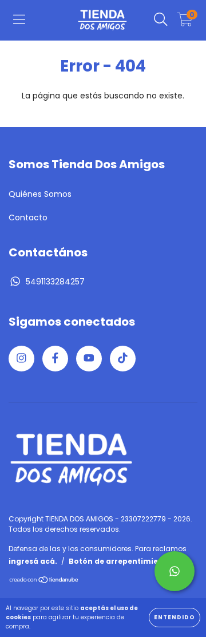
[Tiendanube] (44, 581)
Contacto (28, 217)
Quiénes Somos (40, 194)
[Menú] (19, 20)
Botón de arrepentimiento (120, 561)
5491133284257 (55, 281)
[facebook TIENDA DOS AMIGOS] (55, 358)
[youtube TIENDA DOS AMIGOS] (89, 358)
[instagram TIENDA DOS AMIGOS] (21, 358)
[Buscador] (160, 20)
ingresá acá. (33, 561)
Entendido (174, 617)
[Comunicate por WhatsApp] (174, 571)
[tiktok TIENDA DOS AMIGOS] (123, 358)
